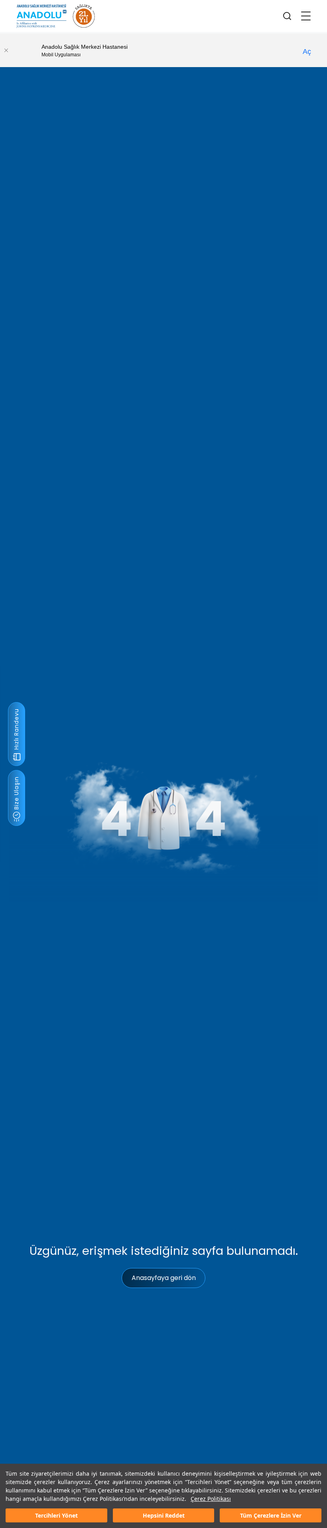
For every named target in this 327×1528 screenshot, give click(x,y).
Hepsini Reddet (164, 1515)
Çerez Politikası (211, 1498)
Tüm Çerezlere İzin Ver (270, 1515)
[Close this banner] (6, 50)
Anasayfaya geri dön (164, 1277)
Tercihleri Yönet (56, 1515)
